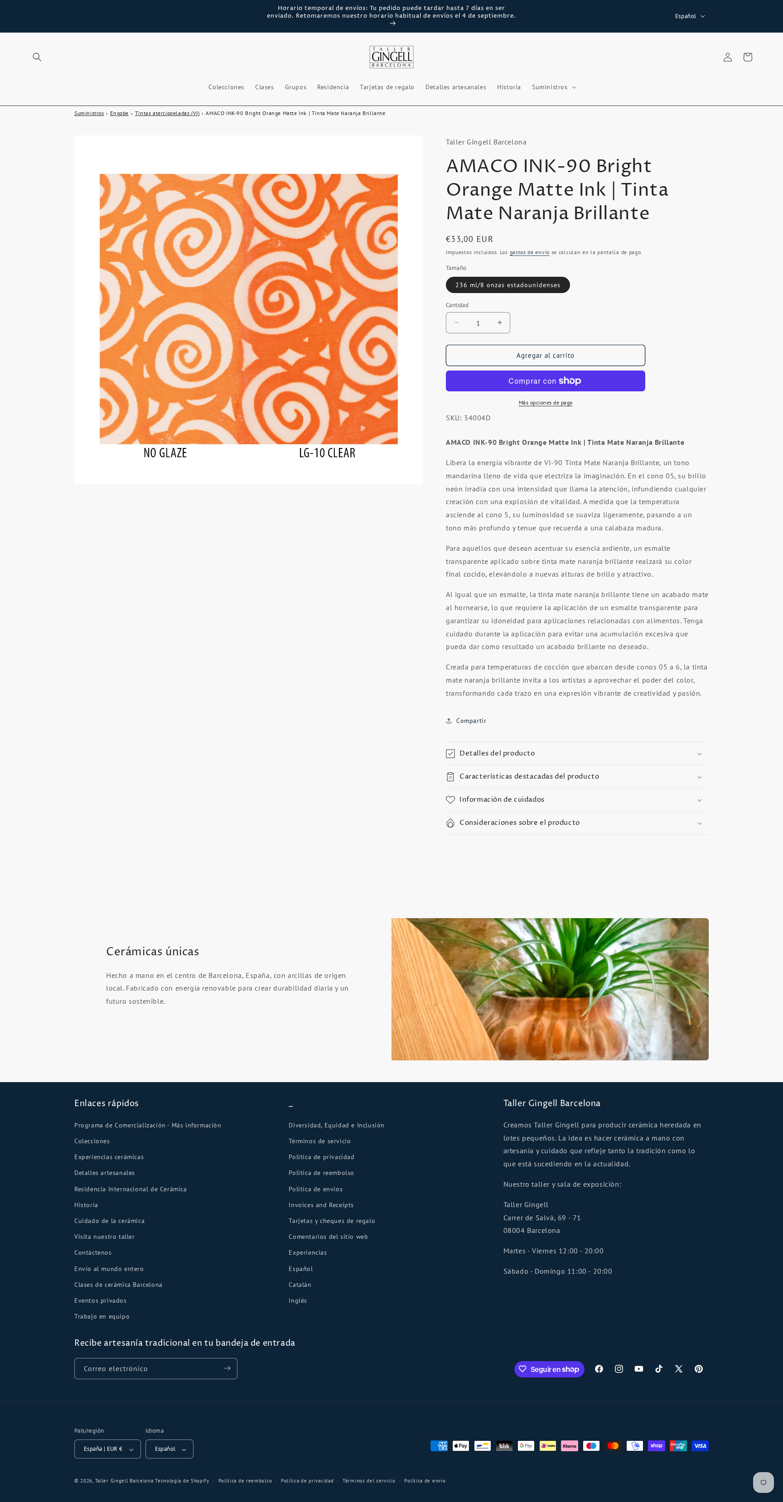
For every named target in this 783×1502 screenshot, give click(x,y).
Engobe (119, 113)
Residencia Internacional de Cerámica (130, 1188)
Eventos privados (100, 1300)
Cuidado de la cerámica (109, 1220)
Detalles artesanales (104, 1173)
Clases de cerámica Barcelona (118, 1284)
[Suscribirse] (227, 1368)
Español (301, 1268)
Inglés (298, 1300)
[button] (37, 57)
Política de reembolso (245, 1481)
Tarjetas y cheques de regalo (332, 1220)
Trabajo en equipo (102, 1316)
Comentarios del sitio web (328, 1236)
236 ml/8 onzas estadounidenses (508, 284)
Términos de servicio (320, 1140)
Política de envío (424, 1481)
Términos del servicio (369, 1481)
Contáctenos (93, 1252)
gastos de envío (530, 251)
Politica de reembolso (321, 1173)
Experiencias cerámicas (109, 1157)
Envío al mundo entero (109, 1268)
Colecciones (92, 1140)
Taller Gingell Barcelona (124, 1481)
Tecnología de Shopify (182, 1481)
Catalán (300, 1284)
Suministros (89, 113)
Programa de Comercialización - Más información (148, 1125)
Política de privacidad (321, 1157)
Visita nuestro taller (104, 1236)
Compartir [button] (471, 720)
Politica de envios (316, 1188)
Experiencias (308, 1252)
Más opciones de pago (546, 402)
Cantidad (457, 304)
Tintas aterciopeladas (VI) (167, 113)
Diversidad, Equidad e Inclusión (337, 1125)
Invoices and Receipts (321, 1204)
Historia (86, 1204)
